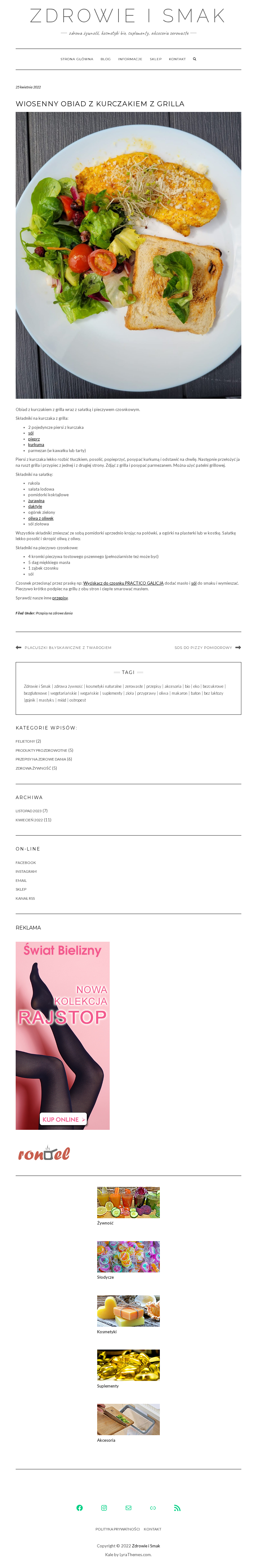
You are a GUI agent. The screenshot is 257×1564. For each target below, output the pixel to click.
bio (187, 686)
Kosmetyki (107, 1331)
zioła (130, 693)
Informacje (130, 59)
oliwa (163, 693)
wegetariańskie (63, 693)
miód (62, 700)
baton (196, 693)
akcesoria (173, 686)
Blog (106, 59)
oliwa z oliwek (41, 518)
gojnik (30, 700)
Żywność (105, 1222)
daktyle (35, 506)
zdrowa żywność (68, 686)
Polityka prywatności (118, 1529)
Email (21, 880)
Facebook (26, 862)
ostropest (78, 700)
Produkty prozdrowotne (41, 750)
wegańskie (89, 693)
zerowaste (134, 686)
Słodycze (105, 1277)
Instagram (26, 871)
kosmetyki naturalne (104, 686)
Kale (109, 1554)
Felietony (25, 741)
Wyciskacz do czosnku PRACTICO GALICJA (123, 583)
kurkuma (36, 444)
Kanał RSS (25, 898)
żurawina (36, 500)
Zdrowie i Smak (129, 16)
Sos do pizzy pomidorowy (203, 647)
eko (196, 686)
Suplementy (108, 1385)
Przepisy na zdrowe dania (54, 613)
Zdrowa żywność (33, 768)
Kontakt (177, 59)
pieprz (34, 438)
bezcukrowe (213, 686)
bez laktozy (213, 693)
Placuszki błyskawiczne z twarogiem (68, 647)
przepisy (60, 597)
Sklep (156, 59)
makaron (179, 693)
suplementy (112, 693)
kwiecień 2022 (29, 820)
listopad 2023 (29, 810)
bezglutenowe (35, 693)
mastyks (46, 700)
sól (31, 432)
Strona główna (76, 59)
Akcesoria (106, 1440)
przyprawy (146, 693)
